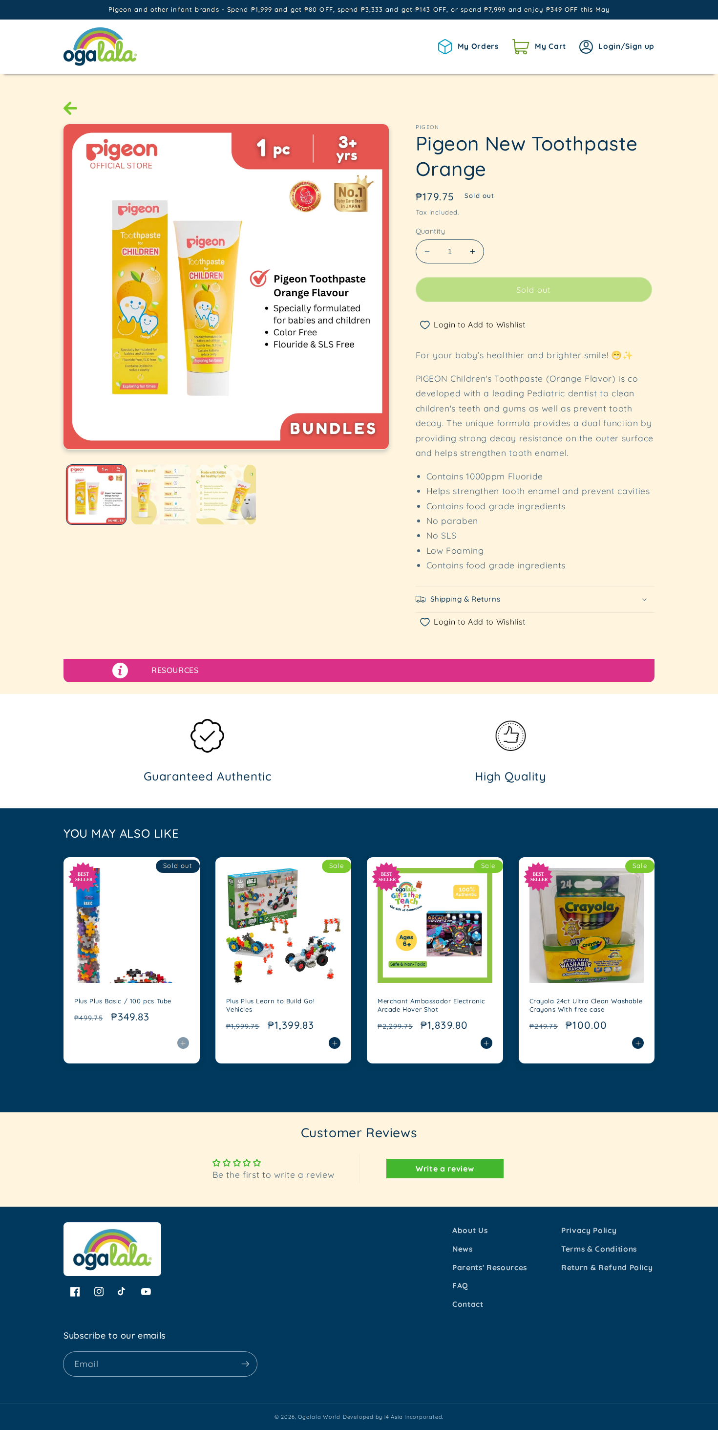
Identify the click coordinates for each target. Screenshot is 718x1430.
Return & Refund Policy (607, 1267)
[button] (539, 46)
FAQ (460, 1285)
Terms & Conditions (599, 1249)
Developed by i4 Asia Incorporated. (393, 1416)
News (462, 1249)
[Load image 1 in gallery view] (96, 494)
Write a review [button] (445, 1168)
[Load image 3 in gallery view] (226, 494)
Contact (468, 1304)
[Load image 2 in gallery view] (161, 494)
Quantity (430, 231)
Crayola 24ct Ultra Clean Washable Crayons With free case (586, 1005)
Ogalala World (319, 1416)
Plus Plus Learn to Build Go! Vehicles (270, 1005)
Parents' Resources (489, 1267)
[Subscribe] (245, 1364)
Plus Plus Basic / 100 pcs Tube (122, 1001)
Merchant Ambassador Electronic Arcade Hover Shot (432, 1005)
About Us (469, 1230)
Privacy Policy (588, 1230)
